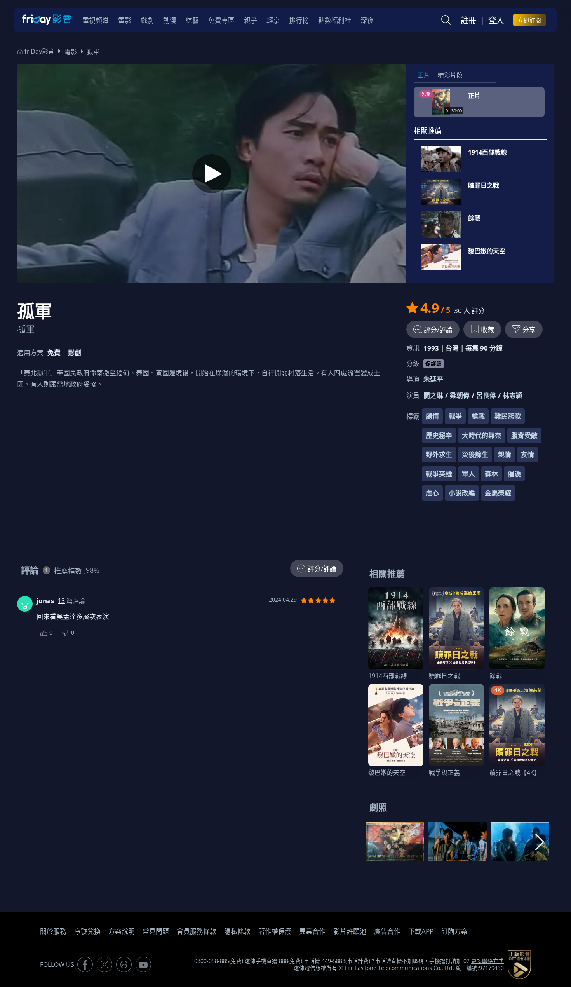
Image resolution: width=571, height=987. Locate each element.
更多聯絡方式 (487, 960)
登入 (496, 20)
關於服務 (53, 931)
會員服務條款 (196, 931)
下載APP (420, 931)
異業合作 (312, 931)
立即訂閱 (529, 20)
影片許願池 (349, 931)
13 (61, 600)
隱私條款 (237, 931)
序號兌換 (87, 931)
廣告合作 (387, 931)
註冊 (468, 20)
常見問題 (156, 931)
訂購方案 (454, 931)
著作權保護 (274, 931)
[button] (539, 842)
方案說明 (121, 931)
